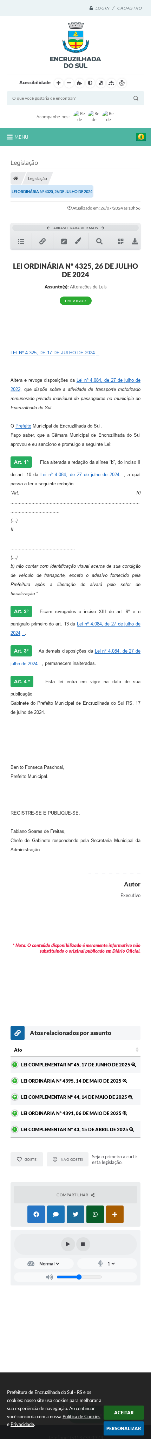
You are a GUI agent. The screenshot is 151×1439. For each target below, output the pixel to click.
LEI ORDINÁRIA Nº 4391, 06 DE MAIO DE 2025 (72, 1113)
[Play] (68, 1244)
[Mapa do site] (111, 83)
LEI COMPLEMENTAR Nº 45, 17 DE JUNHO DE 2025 (76, 1064)
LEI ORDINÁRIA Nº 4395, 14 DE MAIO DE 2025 (72, 1081)
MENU (21, 137)
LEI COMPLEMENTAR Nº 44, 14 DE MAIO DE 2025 (74, 1097)
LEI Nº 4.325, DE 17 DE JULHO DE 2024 (53, 352)
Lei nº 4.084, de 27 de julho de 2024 (79, 474)
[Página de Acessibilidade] (121, 83)
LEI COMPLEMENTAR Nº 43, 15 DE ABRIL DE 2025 (75, 1129)
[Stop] (83, 1244)
